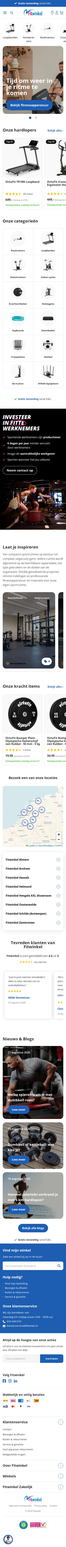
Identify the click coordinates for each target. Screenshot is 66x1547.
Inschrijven (52, 1358)
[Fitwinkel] (33, 1499)
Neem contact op (20, 470)
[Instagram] (10, 1381)
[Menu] (5, 12)
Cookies (53, 1505)
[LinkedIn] (15, 1381)
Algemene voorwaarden (20, 1505)
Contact (7, 1429)
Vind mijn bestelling (16, 1283)
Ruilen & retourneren (17, 1292)
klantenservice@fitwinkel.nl (22, 1325)
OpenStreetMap (45, 845)
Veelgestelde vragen (14, 1454)
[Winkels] (52, 13)
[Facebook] (4, 1381)
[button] (30, 808)
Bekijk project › (42, 597)
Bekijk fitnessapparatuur (29, 105)
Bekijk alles (55, 130)
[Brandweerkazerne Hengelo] (29, 630)
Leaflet (31, 845)
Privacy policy (40, 1505)
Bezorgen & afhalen (16, 1288)
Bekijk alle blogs (33, 1228)
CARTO (58, 845)
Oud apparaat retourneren (18, 1449)
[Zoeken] (12, 13)
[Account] (57, 13)
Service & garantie (15, 1296)
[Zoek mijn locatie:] (48, 13)
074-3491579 (14, 1321)
